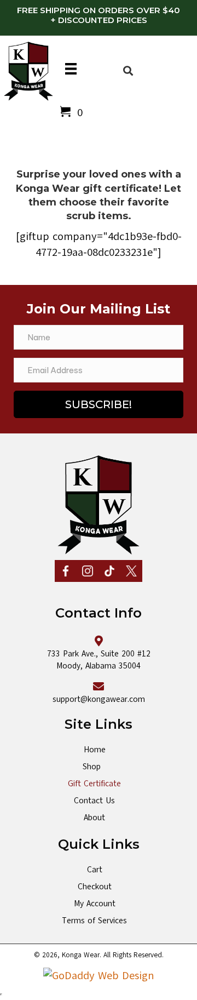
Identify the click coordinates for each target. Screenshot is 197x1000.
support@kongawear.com (99, 699)
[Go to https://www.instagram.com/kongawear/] (88, 571)
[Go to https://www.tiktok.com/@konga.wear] (109, 571)
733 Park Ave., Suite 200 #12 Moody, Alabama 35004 (98, 659)
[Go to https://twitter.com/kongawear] (131, 571)
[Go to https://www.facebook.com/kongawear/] (66, 571)
